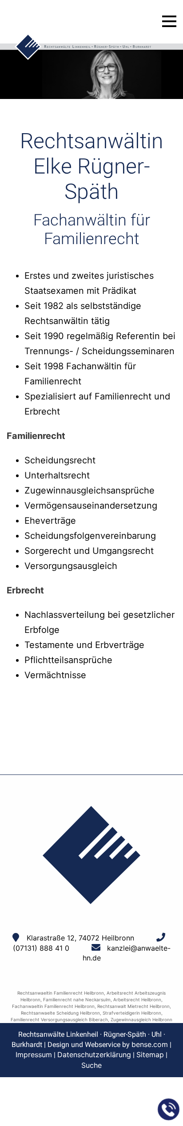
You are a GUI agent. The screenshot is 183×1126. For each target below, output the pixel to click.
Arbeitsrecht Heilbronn (137, 999)
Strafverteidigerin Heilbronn (132, 1012)
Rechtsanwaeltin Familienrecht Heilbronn (60, 993)
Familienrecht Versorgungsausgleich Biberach (59, 1019)
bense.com (149, 1044)
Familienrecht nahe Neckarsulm (77, 999)
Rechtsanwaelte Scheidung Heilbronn (60, 1012)
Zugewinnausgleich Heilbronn (141, 1019)
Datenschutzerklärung (94, 1054)
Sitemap (150, 1054)
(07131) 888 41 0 (41, 948)
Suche (91, 1065)
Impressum (34, 1054)
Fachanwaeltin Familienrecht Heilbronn (53, 1006)
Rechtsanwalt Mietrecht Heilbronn (133, 1006)
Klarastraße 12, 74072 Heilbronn (80, 937)
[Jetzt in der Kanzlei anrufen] (168, 1109)
